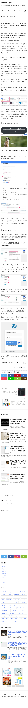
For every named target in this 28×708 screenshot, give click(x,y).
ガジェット (4, 575)
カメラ (3, 605)
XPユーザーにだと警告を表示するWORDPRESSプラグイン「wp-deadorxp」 (18, 421)
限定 (16, 621)
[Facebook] (11, 375)
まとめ (3, 569)
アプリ (3, 577)
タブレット (4, 613)
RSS (21, 597)
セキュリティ (21, 362)
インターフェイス (12, 602)
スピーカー (4, 610)
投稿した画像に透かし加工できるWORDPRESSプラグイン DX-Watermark (18, 463)
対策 (12, 618)
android (4, 592)
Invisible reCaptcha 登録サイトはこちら (14, 130)
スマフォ (14, 610)
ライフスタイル (5, 573)
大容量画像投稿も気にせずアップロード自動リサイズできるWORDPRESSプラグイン (18, 435)
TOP (25, 597)
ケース (3, 607)
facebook (16, 594)
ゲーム (11, 607)
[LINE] (11, 378)
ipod (8, 597)
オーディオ (22, 602)
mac (12, 597)
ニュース (4, 571)
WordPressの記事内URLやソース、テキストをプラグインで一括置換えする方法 (18, 476)
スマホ (22, 610)
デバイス (4, 616)
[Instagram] (17, 556)
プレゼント (19, 616)
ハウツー (14, 362)
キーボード (21, 605)
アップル (23, 599)
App (10, 592)
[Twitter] (4, 375)
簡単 (25, 618)
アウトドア (16, 599)
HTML (3, 597)
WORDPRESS (12, 16)
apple (15, 592)
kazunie (24, 367)
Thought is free (22, 696)
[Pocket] (4, 378)
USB (3, 599)
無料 (16, 618)
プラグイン (25, 363)
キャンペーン (12, 605)
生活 (20, 618)
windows (8, 599)
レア (25, 616)
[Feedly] (17, 378)
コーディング (20, 607)
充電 (3, 618)
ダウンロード (13, 613)
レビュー (4, 579)
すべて (10, 362)
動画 (7, 618)
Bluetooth (22, 592)
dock (10, 594)
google (23, 594)
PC (16, 597)
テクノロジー (22, 613)
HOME (3, 16)
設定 (3, 621)
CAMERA (4, 594)
